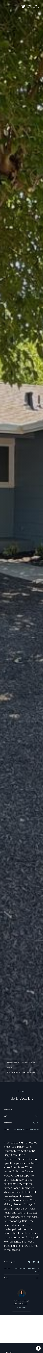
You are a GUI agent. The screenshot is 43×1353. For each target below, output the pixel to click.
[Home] (30, 6)
